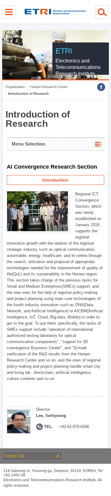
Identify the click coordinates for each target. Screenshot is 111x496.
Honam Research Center (49, 87)
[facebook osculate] (101, 87)
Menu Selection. (29, 143)
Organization (15, 87)
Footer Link (14, 456)
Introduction (55, 180)
